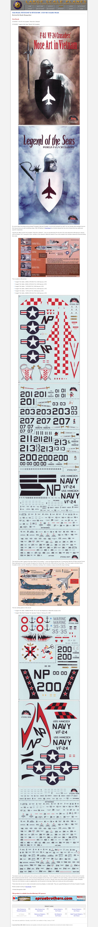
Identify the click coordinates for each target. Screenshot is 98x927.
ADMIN (81, 9)
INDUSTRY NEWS (40, 9)
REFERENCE (61, 9)
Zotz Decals (48, 228)
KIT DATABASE (81, 6)
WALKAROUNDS (50, 9)
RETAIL (71, 6)
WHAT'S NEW (40, 6)
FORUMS (30, 9)
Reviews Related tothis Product (76, 910)
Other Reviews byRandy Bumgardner (21, 910)
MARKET (71, 9)
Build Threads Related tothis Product (77, 914)
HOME (30, 6)
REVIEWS (61, 6)
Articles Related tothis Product (58, 910)
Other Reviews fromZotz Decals (40, 910)
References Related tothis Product (39, 914)
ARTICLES (50, 6)
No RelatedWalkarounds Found (21, 914)
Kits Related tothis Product (58, 914)
